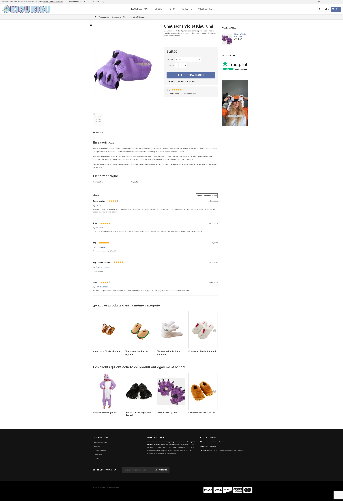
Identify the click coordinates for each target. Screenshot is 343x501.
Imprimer (99, 132)
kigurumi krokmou (183, 447)
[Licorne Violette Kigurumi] (107, 391)
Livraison (97, 447)
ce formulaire (212, 446)
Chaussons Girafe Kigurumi (107, 351)
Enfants (187, 9)
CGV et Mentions (100, 451)
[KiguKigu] (26, 9)
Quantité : (170, 65)
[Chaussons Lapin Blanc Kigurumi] (171, 329)
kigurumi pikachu (169, 447)
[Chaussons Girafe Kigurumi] (107, 329)
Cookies (96, 459)
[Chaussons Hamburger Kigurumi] (139, 329)
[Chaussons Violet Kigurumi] (98, 119)
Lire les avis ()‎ (174, 94)
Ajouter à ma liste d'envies (184, 82)
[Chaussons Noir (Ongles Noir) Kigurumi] (139, 391)
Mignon (172, 9)
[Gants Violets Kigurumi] (171, 391)
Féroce (158, 9)
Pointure (170, 59)
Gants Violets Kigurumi (167, 412)
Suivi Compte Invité (100, 443)
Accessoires (205, 9)
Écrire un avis (190, 94)
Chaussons (116, 17)
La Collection (139, 9)
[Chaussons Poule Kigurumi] (202, 329)
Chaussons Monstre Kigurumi (201, 412)
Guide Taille (98, 455)
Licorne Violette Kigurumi (104, 412)
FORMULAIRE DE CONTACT (53, 2)
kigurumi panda (156, 447)
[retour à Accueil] (95, 17)
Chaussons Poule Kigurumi (202, 351)
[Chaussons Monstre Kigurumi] (202, 391)
